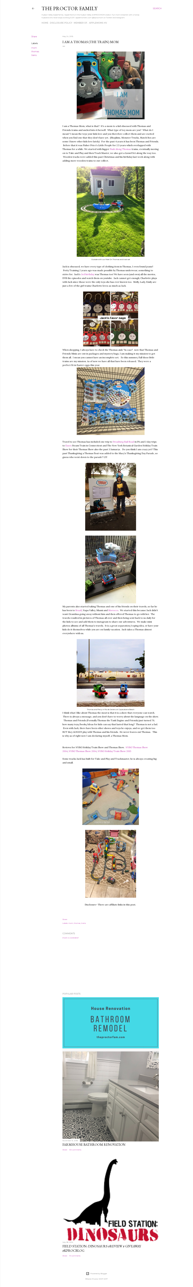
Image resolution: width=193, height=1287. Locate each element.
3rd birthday (87, 274)
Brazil (78, 610)
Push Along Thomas (121, 149)
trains (34, 55)
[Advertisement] (110, 965)
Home (45, 23)
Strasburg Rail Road (123, 441)
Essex (68, 445)
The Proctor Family (69, 8)
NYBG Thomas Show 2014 (82, 751)
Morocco (113, 610)
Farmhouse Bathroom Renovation (93, 1144)
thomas (35, 51)
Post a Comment (70, 938)
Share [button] (34, 36)
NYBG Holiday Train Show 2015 (114, 751)
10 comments (74, 1256)
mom (34, 48)
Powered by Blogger (98, 1273)
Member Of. (81, 23)
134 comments (75, 1150)
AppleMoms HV (98, 23)
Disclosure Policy (61, 23)
